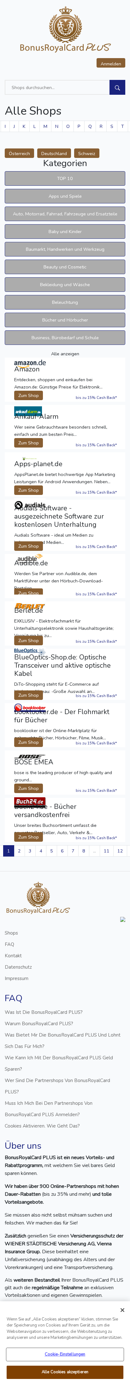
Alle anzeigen (65, 354)
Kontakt (13, 956)
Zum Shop (28, 395)
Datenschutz (18, 967)
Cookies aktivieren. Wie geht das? (42, 1126)
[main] (65, 1342)
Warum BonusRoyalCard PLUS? (39, 1023)
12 (120, 851)
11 (106, 851)
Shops (11, 933)
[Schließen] (122, 1310)
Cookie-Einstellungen (65, 1354)
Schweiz (86, 153)
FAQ (9, 944)
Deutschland (54, 153)
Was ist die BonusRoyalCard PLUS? (44, 1012)
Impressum (16, 978)
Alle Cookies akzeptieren (65, 1372)
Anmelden (111, 64)
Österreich (19, 153)
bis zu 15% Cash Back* (96, 397)
